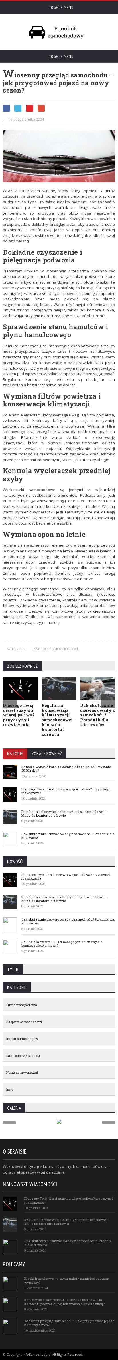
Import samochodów (22, 1038)
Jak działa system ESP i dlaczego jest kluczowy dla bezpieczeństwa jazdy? (62, 944)
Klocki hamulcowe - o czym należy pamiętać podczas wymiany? (66, 1280)
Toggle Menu (61, 7)
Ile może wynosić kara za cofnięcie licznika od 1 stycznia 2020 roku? (66, 769)
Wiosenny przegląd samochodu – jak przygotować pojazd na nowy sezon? (69, 1323)
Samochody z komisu (23, 1055)
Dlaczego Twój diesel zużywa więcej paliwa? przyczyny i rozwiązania (19, 715)
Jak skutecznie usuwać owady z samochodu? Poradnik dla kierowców (97, 715)
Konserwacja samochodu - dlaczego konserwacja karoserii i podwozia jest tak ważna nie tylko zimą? (64, 1301)
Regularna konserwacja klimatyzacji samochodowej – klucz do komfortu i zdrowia (59, 720)
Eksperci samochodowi (55, 648)
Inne (9, 1089)
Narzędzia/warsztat (22, 1072)
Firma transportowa (21, 1005)
